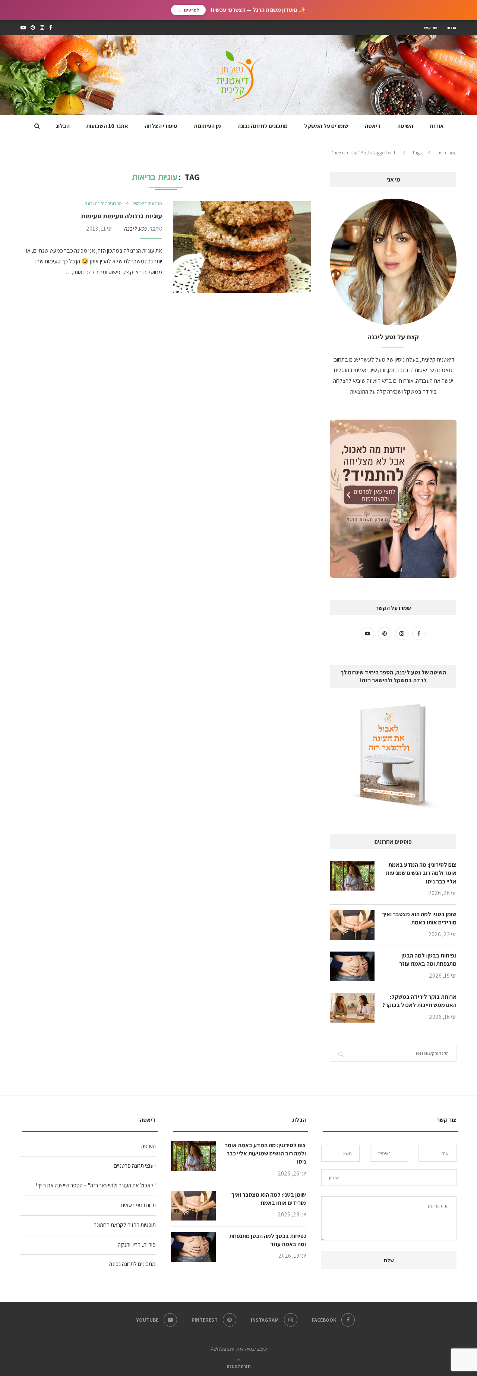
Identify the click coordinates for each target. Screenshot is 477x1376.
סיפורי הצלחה (161, 126)
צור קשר (430, 27)
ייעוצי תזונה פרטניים (135, 1166)
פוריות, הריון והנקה (137, 1244)
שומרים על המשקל (326, 126)
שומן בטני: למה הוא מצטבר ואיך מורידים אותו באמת (419, 918)
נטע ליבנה (135, 228)
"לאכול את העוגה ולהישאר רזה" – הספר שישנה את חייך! (96, 1185)
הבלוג (63, 126)
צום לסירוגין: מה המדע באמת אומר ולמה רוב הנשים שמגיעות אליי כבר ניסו (421, 873)
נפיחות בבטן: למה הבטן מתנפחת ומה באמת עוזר (428, 960)
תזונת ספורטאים (138, 1205)
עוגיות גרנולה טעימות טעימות (121, 216)
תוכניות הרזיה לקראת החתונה (125, 1225)
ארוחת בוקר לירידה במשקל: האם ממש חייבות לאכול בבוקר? (419, 1001)
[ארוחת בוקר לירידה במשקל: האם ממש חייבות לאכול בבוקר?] (352, 1008)
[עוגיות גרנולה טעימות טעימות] (242, 247)
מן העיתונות (207, 126)
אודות (451, 27)
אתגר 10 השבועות (107, 126)
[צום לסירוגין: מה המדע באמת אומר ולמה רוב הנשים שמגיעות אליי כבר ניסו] (352, 876)
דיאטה (373, 126)
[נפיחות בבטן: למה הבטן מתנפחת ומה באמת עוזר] (352, 966)
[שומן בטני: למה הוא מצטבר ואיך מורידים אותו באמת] (352, 925)
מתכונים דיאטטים (147, 203)
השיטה (405, 126)
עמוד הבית (447, 153)
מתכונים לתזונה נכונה (262, 126)
